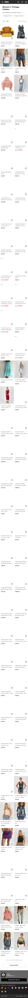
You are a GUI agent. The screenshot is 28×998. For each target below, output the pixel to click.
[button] (2, 988)
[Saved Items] (22, 2)
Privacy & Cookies (19, 996)
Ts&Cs (25, 996)
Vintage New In (8, 16)
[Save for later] (12, 38)
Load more (14, 965)
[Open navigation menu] (2, 2)
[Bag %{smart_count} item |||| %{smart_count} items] (26, 2)
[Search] (18, 2)
